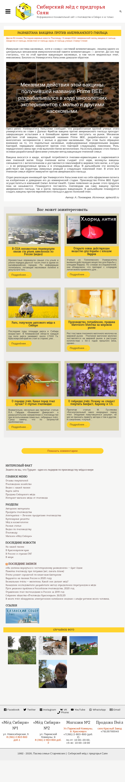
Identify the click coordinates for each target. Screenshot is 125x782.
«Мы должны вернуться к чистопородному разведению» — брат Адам (44, 568)
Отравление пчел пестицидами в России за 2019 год (35, 592)
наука (51, 41)
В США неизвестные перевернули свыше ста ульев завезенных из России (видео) (33, 251)
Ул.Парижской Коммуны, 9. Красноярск (78, 730)
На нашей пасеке (15, 546)
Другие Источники (14, 38)
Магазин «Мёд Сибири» (19, 536)
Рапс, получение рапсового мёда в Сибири (33, 324)
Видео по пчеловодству (18, 529)
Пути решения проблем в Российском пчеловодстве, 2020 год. (40, 588)
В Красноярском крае (17, 550)
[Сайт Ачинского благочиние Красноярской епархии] (22, 615)
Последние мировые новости (36, 38)
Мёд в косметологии (17, 522)
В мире (10, 557)
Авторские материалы (18, 508)
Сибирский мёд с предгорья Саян (71, 10)
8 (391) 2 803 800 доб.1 (16, 738)
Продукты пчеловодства (19, 512)
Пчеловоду (56, 38)
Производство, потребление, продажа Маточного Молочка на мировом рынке (91, 324)
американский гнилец (87, 38)
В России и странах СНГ (19, 553)
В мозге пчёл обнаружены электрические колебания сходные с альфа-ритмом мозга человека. (57, 598)
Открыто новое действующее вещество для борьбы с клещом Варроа (92, 251)
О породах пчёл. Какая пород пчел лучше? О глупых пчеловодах (33, 403)
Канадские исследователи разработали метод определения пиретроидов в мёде (51, 585)
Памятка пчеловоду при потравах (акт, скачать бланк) (35, 571)
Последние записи (22, 563)
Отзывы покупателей (17, 480)
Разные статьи (13, 525)
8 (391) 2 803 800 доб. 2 (48, 741)
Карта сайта (12, 491)
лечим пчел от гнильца (37, 41)
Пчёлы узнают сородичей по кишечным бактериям (33, 574)
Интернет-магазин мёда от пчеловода (27, 497)
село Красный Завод (110, 728)
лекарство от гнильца (16, 41)
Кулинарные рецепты (17, 519)
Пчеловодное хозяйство (19, 484)
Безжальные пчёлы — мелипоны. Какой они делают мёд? (37, 581)
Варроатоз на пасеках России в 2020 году (29, 578)
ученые (68, 41)
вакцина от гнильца (106, 38)
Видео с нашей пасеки (18, 487)
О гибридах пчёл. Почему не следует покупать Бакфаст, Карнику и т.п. (91, 403)
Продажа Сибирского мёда (20, 494)
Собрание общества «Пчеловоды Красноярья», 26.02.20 (36, 595)
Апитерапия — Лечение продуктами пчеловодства (33, 515)
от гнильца (59, 41)
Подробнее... (20, 274)
